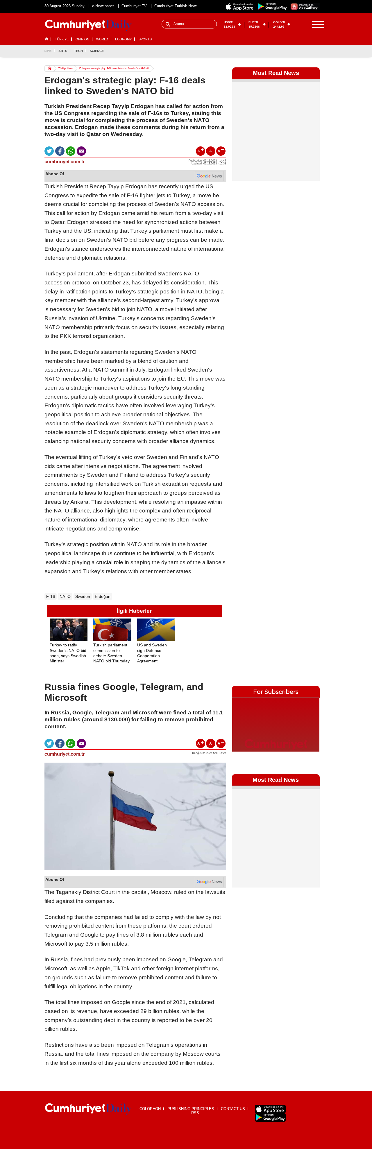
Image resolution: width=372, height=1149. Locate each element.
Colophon (150, 1109)
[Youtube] (315, 51)
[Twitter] (296, 51)
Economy (123, 39)
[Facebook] (286, 51)
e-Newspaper (103, 6)
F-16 (50, 596)
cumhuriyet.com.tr (64, 161)
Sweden (82, 596)
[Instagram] (305, 51)
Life (47, 51)
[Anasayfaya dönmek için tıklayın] (88, 25)
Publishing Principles (190, 1109)
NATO (65, 596)
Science (97, 51)
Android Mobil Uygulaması (270, 1117)
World (102, 39)
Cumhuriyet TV (134, 6)
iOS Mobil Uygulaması (270, 1109)
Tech (78, 51)
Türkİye (62, 39)
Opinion (82, 39)
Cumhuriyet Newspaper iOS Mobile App (240, 6)
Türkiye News (65, 68)
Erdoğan (102, 596)
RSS (195, 1113)
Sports (145, 39)
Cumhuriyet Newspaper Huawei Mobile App (305, 6)
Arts (62, 51)
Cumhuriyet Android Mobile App (272, 6)
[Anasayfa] (88, 1109)
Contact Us (233, 1109)
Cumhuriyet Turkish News (176, 6)
